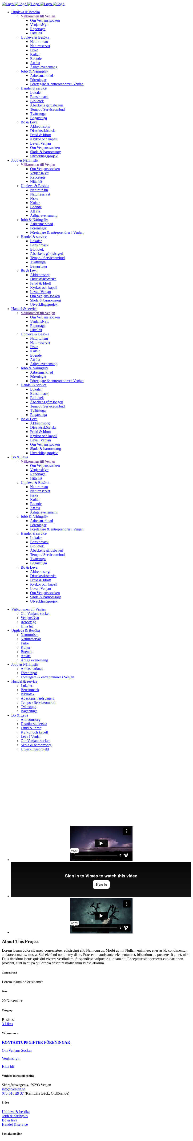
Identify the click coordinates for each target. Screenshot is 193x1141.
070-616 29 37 (13, 1093)
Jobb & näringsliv (15, 1116)
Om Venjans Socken (17, 1050)
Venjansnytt (10, 1058)
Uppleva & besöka (16, 1112)
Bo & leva (9, 1120)
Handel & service (15, 1124)
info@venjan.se (13, 1089)
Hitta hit (8, 1066)
